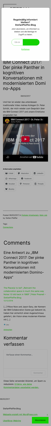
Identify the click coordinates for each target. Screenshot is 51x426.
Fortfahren (25, 49)
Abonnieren (31, 42)
